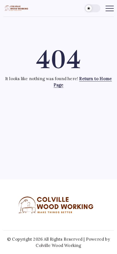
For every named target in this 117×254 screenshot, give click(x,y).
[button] (92, 8)
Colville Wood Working (58, 245)
